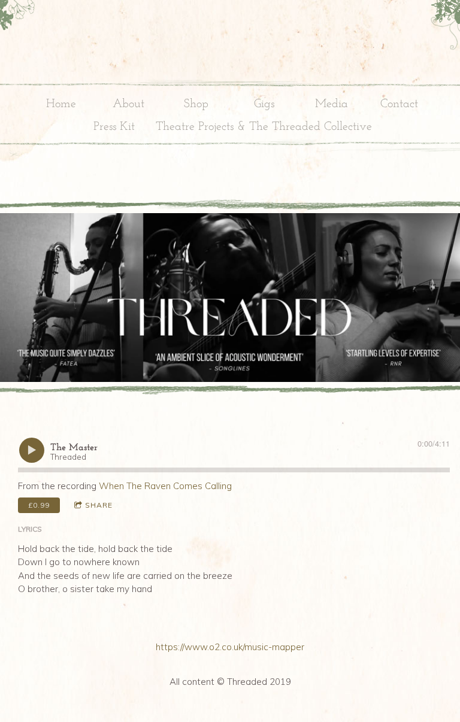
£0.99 (39, 504)
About (128, 104)
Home (61, 104)
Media (331, 104)
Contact (399, 104)
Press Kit (114, 127)
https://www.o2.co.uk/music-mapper (230, 647)
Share (99, 504)
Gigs (264, 104)
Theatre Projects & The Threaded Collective (264, 127)
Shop (196, 104)
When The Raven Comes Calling (165, 486)
